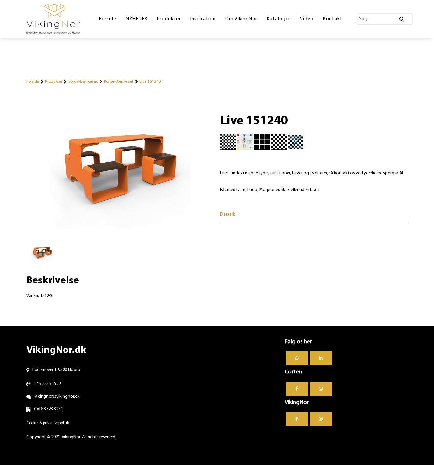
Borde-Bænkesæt (118, 82)
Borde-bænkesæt (83, 82)
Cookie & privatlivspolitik (47, 423)
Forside (32, 82)
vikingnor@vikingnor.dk (57, 396)
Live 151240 (150, 82)
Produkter (53, 82)
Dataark (227, 214)
